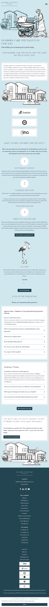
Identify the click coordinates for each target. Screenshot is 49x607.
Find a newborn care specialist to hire (24, 235)
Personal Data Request (15, 590)
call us (37, 322)
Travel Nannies (24, 523)
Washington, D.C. (24, 557)
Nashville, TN (24, 540)
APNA (37, 374)
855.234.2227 (24, 484)
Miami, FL (24, 552)
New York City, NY (24, 559)
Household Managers (24, 518)
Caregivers (24, 513)
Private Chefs (24, 505)
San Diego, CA (24, 529)
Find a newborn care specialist (12, 437)
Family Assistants (24, 503)
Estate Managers (24, 521)
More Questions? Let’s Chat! (24, 408)
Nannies (24, 498)
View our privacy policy (29, 601)
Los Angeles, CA (24, 532)
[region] (24, 603)
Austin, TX (24, 549)
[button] (24, 318)
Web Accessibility (25, 590)
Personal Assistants (24, 511)
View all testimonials (24, 290)
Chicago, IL (24, 554)
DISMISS (24, 604)
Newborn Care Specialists (24, 516)
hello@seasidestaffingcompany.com (25, 322)
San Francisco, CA (24, 535)
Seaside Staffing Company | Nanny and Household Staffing (9, 4)
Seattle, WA (24, 537)
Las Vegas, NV (24, 542)
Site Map (32, 590)
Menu (46, 4)
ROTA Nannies (24, 500)
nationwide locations (11, 324)
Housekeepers (24, 508)
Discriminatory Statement (39, 590)
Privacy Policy (7, 590)
